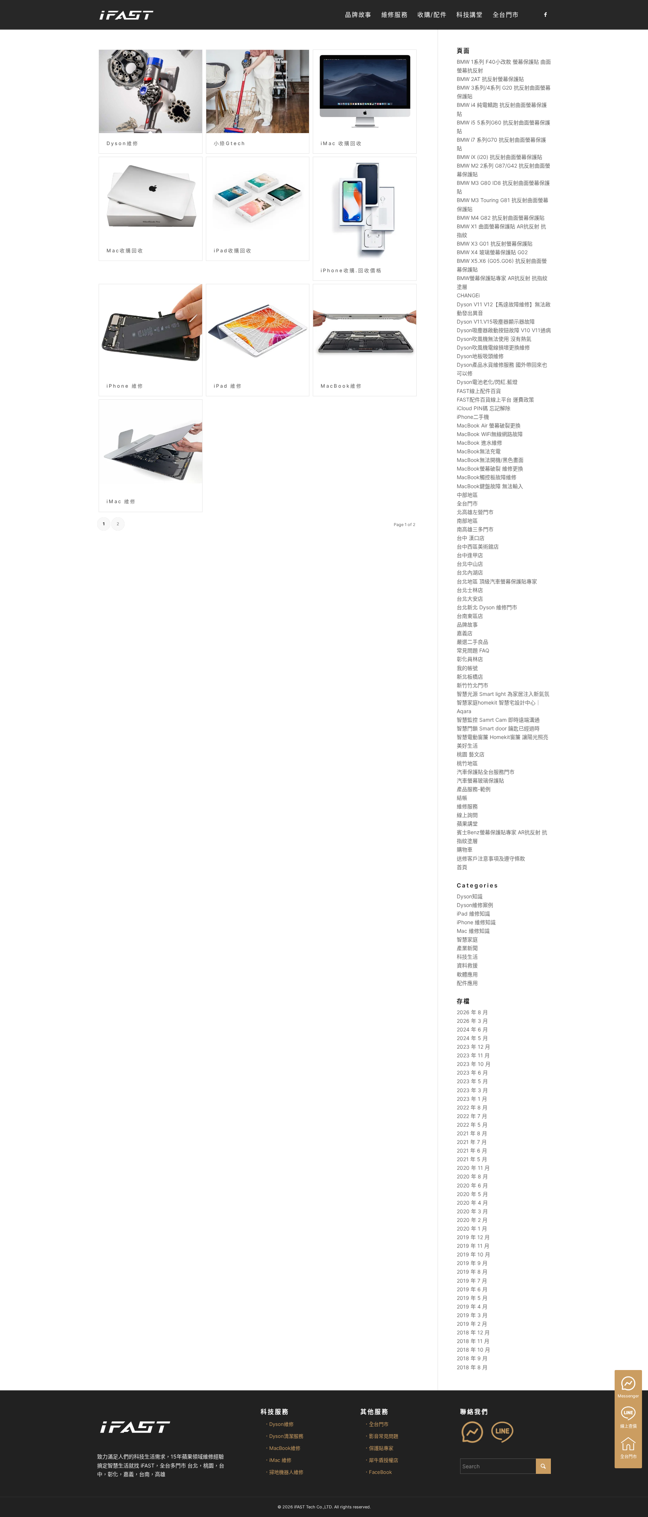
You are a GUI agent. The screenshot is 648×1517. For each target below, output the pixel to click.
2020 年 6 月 (472, 1185)
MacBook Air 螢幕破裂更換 (488, 425)
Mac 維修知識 (473, 931)
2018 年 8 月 (472, 1367)
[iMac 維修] (150, 445)
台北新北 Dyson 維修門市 (487, 607)
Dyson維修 (122, 143)
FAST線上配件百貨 (479, 391)
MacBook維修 (341, 386)
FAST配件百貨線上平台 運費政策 (495, 399)
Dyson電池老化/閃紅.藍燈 (487, 382)
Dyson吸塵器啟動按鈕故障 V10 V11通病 (504, 330)
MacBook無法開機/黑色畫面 (490, 460)
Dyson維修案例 (475, 905)
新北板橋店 (470, 676)
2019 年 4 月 (472, 1306)
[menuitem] (358, 14)
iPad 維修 (228, 386)
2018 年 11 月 (473, 1341)
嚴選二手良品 (472, 642)
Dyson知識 (470, 896)
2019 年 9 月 (472, 1263)
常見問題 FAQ (473, 650)
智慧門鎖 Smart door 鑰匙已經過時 (498, 728)
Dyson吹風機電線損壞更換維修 (493, 347)
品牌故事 (467, 624)
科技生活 (467, 956)
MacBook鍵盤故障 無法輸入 (490, 486)
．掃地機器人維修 (283, 1472)
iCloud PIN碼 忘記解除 (483, 408)
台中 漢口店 (470, 538)
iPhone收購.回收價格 (351, 270)
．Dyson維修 (279, 1424)
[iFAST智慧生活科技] (126, 14)
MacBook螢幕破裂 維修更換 (490, 468)
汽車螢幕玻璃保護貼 (480, 780)
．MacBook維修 (282, 1448)
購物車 (464, 849)
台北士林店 (470, 590)
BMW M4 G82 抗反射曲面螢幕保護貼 (500, 217)
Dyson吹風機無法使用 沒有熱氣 (494, 339)
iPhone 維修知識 (476, 922)
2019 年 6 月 (472, 1289)
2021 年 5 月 (472, 1159)
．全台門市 (376, 1424)
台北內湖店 (470, 572)
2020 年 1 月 (472, 1228)
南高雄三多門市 (475, 529)
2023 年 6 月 (472, 1072)
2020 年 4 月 (472, 1202)
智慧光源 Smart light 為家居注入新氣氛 (503, 694)
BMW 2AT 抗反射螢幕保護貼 (490, 79)
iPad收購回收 (233, 250)
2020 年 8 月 (472, 1176)
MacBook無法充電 (479, 451)
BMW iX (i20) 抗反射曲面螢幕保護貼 (499, 157)
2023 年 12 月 (473, 1046)
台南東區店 (470, 616)
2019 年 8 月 (472, 1271)
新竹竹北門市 (472, 685)
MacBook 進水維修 (479, 442)
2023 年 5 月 (472, 1081)
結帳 (462, 797)
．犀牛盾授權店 (381, 1460)
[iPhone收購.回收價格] (364, 208)
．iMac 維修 (277, 1460)
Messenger (628, 1396)
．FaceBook (378, 1472)
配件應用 (467, 983)
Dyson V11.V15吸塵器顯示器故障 (496, 321)
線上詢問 (467, 815)
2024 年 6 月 (472, 1029)
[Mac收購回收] (150, 198)
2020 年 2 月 (472, 1220)
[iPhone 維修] (150, 330)
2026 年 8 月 (472, 1012)
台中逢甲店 (470, 555)
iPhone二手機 (473, 417)
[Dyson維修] (150, 91)
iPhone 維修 (125, 386)
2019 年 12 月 (473, 1237)
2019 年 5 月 (472, 1298)
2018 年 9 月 (472, 1358)
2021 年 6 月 (472, 1150)
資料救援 (467, 965)
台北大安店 (470, 598)
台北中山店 (470, 564)
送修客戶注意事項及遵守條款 (491, 858)
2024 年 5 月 (472, 1038)
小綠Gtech (230, 143)
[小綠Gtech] (257, 91)
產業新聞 (467, 948)
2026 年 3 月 (472, 1021)
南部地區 (467, 520)
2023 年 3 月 (472, 1090)
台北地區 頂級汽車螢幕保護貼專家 (497, 581)
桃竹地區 (467, 763)
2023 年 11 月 (473, 1055)
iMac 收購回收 (341, 143)
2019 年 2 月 (472, 1324)
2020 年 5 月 (472, 1194)
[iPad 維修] (257, 330)
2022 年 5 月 (472, 1124)
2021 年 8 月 (472, 1133)
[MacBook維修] (364, 330)
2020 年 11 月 (473, 1168)
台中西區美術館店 (478, 546)
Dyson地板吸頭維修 (480, 356)
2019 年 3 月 (472, 1315)
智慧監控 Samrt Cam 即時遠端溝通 (498, 720)
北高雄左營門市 (475, 512)
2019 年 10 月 (473, 1254)
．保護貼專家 (378, 1448)
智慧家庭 (467, 939)
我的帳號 (467, 668)
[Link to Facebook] (545, 14)
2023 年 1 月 (472, 1099)
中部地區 (467, 495)
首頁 (462, 867)
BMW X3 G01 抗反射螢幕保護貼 (494, 243)
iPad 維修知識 (473, 913)
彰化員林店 (470, 659)
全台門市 (467, 503)
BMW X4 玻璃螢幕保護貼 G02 (492, 252)
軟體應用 (467, 974)
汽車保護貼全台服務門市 (485, 772)
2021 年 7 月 (472, 1142)
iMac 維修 (121, 501)
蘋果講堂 (467, 823)
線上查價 (628, 1426)
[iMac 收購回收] (364, 91)
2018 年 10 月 (473, 1349)
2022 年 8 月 (472, 1107)
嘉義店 (464, 633)
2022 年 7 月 (472, 1116)
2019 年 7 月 (472, 1280)
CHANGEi (468, 295)
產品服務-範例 (473, 789)
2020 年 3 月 (472, 1211)
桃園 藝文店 (470, 754)
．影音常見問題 (381, 1436)
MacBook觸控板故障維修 (486, 477)
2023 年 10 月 (473, 1064)
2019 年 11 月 (473, 1246)
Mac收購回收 (125, 250)
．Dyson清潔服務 (283, 1436)
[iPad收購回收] (257, 198)
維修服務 (467, 806)
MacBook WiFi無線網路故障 (490, 434)
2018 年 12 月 (473, 1332)
